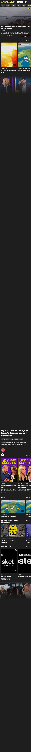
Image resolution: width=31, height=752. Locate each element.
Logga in (20, 2)
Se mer (25, 36)
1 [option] (2, 454)
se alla (28, 40)
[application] (15, 16)
